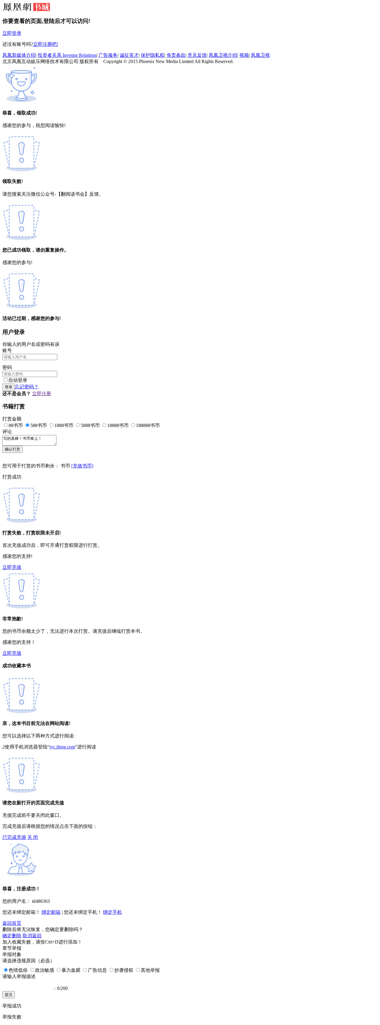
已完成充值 (14, 837)
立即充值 (11, 567)
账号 (7, 350)
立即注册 (41, 393)
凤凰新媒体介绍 (19, 55)
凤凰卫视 (260, 55)
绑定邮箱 (51, 912)
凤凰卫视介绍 (223, 55)
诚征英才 (129, 55)
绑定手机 (112, 912)
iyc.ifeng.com (62, 746)
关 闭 (32, 837)
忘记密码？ (27, 386)
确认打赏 (12, 449)
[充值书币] (82, 465)
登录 (8, 387)
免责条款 (176, 55)
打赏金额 (11, 418)
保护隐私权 (152, 55)
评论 (7, 431)
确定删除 (11, 935)
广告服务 (108, 55)
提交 (8, 994)
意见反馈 (197, 55)
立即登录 (11, 33)
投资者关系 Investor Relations (67, 55)
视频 (244, 55)
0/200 (62, 988)
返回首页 (11, 923)
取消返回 (32, 935)
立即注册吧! (45, 44)
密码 (7, 367)
